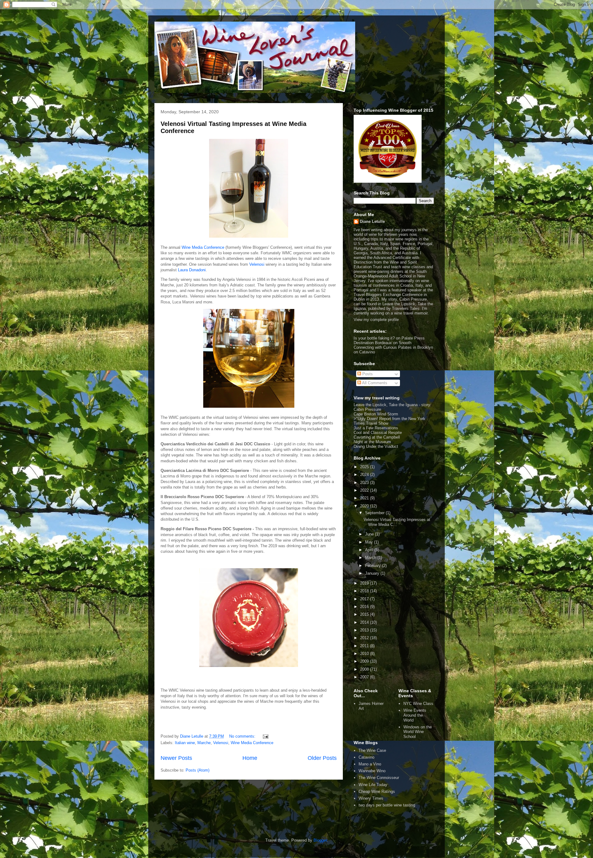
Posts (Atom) (197, 770)
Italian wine (185, 742)
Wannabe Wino (372, 770)
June (370, 534)
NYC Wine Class (418, 703)
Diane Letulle (372, 221)
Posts (367, 374)
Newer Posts (176, 758)
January (373, 573)
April (369, 550)
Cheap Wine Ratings (377, 791)
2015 (365, 614)
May (369, 542)
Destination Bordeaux (373, 342)
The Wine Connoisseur (379, 777)
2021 (365, 498)
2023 (365, 482)
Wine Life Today (373, 784)
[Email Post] (265, 736)
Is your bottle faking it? (374, 338)
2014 (365, 622)
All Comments (374, 383)
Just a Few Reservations (376, 428)
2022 (365, 490)
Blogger (320, 840)
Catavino (366, 757)
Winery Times (371, 798)
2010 (365, 653)
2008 (365, 669)
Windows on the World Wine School (417, 732)
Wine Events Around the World (414, 715)
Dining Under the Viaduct (376, 446)
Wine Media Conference (203, 247)
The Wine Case (372, 750)
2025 (365, 466)
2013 (365, 630)
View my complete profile (376, 319)
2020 (365, 506)
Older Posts (322, 758)
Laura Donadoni (192, 270)
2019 (365, 583)
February (373, 565)
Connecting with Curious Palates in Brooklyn (393, 347)
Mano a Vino (370, 764)
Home (249, 758)
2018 (365, 591)
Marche (204, 742)
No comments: (243, 736)
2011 (365, 646)
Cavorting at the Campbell (377, 437)
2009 (365, 661)
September (375, 512)
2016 (365, 606)
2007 (365, 677)
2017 (365, 599)
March (371, 557)
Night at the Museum (372, 441)
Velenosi (257, 264)
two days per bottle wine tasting (387, 805)
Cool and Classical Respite (378, 432)
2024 (365, 474)
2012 (365, 637)
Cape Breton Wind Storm (376, 414)
